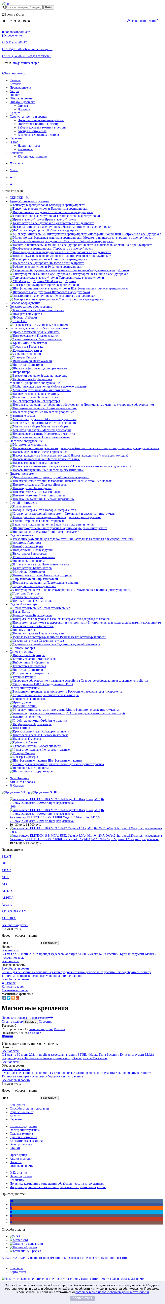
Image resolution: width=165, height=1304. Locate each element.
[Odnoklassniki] (11, 1208)
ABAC (6, 870)
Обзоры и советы (21, 98)
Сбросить (45, 1021)
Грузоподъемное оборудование (31, 306)
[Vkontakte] (11, 1201)
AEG (5, 884)
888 (4, 863)
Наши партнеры (29, 145)
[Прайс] (11, 1036)
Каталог (15, 84)
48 (33, 1032)
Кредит (15, 113)
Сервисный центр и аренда (28, 116)
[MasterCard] (19, 1240)
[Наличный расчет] (23, 1247)
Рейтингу (60, 1029)
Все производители (15, 925)
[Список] (7, 1036)
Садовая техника (21, 535)
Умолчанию (37, 1029)
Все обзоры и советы (16, 968)
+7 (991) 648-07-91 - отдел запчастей (26, 56)
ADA (5, 877)
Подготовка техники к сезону (38, 123)
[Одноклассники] (13, 998)
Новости (16, 94)
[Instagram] (11, 1222)
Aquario (7, 904)
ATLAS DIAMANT (15, 911)
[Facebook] (10, 1204)
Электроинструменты (25, 688)
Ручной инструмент (23, 502)
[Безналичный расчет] (25, 1251)
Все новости (10, 950)
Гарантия (16, 138)
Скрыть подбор (12, 1021)
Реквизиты (25, 149)
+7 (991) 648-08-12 (14, 42)
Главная (15, 80)
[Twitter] (8, 998)
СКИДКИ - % (19, 197)
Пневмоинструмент (23, 473)
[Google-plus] (12, 1219)
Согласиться (82, 1298)
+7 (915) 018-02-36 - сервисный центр (27, 49)
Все (38, 1032)
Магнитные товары (23, 415)
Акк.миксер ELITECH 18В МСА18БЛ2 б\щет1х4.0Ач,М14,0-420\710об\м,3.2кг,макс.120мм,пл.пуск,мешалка (84, 839)
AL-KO (7, 890)
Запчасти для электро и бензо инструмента (39, 328)
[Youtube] (11, 1215)
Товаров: (8, 1025)
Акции (14, 91)
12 (29, 1032)
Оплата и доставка (22, 102)
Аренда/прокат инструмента (29, 201)
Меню (14, 170)
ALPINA (8, 897)
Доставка (24, 109)
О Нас (14, 142)
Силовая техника (21, 651)
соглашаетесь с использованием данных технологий (112, 1292)
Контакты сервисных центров (38, 134)
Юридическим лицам (32, 156)
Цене (49, 1029)
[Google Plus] (17, 998)
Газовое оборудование (25, 303)
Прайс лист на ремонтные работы (41, 120)
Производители (20, 87)
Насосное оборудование (26, 441)
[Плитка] (3, 1036)
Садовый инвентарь (23, 604)
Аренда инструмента (32, 131)
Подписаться (49, 942)
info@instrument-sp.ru (26, 63)
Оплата (23, 105)
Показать (30, 1021)
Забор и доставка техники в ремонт (42, 127)
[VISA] (15, 1236)
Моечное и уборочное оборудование (35, 383)
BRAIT (6, 856)
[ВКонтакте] (4, 998)
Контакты (16, 153)
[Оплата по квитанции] (26, 1243)
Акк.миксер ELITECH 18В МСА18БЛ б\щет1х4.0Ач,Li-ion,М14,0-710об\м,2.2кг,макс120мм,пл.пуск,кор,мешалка (55, 819)
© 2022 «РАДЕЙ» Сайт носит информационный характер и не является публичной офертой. (65, 1257)
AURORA (9, 918)
